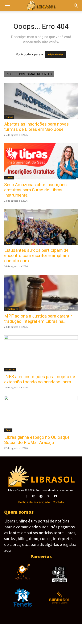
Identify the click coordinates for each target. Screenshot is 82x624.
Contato (58, 502)
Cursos (9, 117)
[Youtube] (55, 496)
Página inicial (55, 54)
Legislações (11, 309)
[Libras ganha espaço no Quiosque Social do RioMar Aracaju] (41, 414)
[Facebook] (26, 496)
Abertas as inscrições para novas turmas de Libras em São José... (36, 127)
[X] (48, 496)
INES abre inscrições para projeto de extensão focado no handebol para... (39, 379)
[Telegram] (41, 496)
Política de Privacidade (34, 502)
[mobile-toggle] (7, 5)
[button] (76, 5)
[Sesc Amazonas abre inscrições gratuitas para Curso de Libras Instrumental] (41, 161)
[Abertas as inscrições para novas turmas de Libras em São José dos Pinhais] (41, 101)
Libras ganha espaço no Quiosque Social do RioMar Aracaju (37, 440)
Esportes (10, 369)
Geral (8, 243)
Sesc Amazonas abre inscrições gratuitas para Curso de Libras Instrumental (35, 190)
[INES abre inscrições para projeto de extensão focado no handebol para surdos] (41, 353)
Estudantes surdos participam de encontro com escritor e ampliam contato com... (36, 255)
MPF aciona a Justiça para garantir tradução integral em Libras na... (38, 319)
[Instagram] (33, 496)
